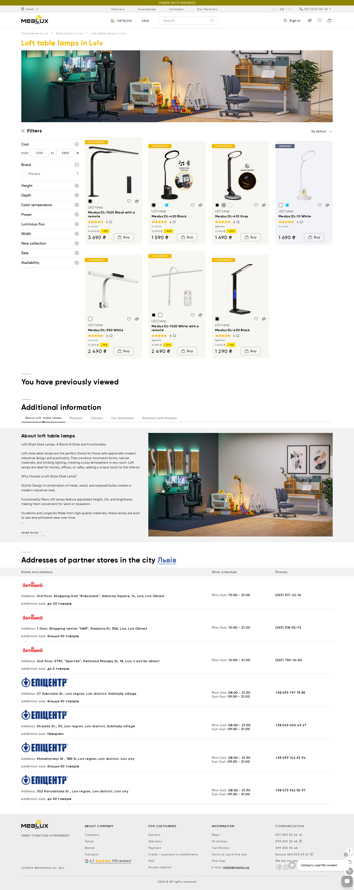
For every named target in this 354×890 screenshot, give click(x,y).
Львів (167, 560)
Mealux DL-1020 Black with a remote (111, 214)
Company (92, 834)
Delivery (118, 9)
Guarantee (147, 9)
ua (273, 9)
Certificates (220, 847)
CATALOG (124, 20)
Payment (154, 847)
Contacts (176, 9)
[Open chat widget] (347, 881)
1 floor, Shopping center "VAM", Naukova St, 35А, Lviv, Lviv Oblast (92, 628)
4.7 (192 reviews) (110, 860)
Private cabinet (160, 867)
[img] (113, 171)
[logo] (34, 19)
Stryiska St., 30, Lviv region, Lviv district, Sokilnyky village (86, 726)
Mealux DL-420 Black (169, 216)
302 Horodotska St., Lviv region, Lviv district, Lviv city (82, 791)
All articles (219, 841)
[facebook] (278, 867)
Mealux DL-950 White (105, 330)
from (24, 153)
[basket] (329, 20)
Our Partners (207, 9)
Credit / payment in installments (173, 854)
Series (89, 841)
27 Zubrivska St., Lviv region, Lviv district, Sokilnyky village (86, 694)
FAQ (151, 860)
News (216, 834)
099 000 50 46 (286, 847)
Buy (126, 237)
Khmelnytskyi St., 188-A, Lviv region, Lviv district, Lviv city (85, 759)
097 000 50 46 (316, 9)
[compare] (310, 20)
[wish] (129, 201)
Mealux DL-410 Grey (231, 216)
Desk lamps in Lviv (70, 33)
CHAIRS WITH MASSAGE (177, 2)
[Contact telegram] (300, 835)
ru (290, 9)
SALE (145, 20)
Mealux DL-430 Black (232, 330)
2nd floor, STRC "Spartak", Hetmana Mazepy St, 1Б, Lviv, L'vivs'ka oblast (98, 661)
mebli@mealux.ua (236, 867)
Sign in (295, 21)
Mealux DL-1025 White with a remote (175, 328)
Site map (219, 860)
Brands (90, 847)
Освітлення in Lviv (35, 33)
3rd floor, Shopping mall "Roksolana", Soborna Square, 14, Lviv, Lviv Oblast (101, 596)
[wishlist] (319, 20)
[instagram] (286, 867)
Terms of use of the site (229, 854)
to (52, 153)
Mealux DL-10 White (295, 216)
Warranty (155, 841)
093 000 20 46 (286, 841)
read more (30, 532)
